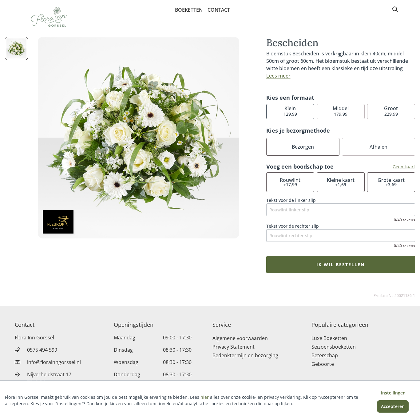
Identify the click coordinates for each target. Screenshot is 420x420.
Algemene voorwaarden (240, 338)
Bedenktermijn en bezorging (245, 355)
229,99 (391, 111)
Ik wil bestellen (340, 264)
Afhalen (378, 146)
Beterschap (324, 355)
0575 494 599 (42, 349)
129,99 (290, 111)
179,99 (341, 111)
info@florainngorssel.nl (54, 362)
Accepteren (393, 406)
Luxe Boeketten (329, 338)
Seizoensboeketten (333, 346)
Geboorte (322, 364)
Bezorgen (303, 146)
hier (204, 397)
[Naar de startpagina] (48, 18)
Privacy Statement (233, 346)
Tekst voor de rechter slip (292, 226)
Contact (219, 9)
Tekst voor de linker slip (291, 200)
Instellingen (393, 393)
